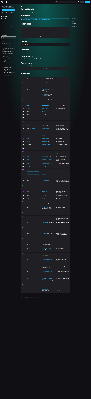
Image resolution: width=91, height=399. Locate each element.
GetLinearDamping (45, 138)
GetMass (43, 148)
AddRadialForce (44, 89)
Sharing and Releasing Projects (8, 65)
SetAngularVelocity (45, 207)
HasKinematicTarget (45, 180)
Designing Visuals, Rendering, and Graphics (9, 49)
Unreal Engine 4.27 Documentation (7, 40)
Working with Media (6, 58)
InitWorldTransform (45, 185)
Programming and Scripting (8, 51)
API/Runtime (26, 18)
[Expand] (2, 41)
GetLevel (43, 135)
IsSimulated (44, 195)
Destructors (74, 26)
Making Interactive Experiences (8, 53)
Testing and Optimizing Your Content (8, 64)
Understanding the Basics (7, 43)
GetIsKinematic (44, 125)
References (74, 19)
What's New (5, 41)
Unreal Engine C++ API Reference (9, 72)
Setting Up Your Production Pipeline (8, 61)
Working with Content (7, 45)
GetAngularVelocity (45, 108)
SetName (43, 284)
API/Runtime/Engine (33, 18)
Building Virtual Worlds (7, 46)
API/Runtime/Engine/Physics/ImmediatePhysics (60, 18)
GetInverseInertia (45, 117)
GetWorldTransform (45, 177)
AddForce (43, 78)
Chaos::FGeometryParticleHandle (33, 171)
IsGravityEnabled (45, 191)
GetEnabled (44, 111)
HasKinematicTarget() (64, 130)
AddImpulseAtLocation (45, 82)
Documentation (30, 6)
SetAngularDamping (45, 201)
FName (30, 166)
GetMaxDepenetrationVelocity (47, 159)
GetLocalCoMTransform (46, 144)
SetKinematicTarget (45, 238)
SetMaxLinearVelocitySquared (47, 278)
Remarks (74, 23)
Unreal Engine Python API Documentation (7, 75)
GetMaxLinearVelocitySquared (47, 163)
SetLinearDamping (45, 248)
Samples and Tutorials (7, 67)
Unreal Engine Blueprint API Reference (8, 70)
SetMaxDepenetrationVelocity (47, 271)
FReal (42, 91)
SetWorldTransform (45, 289)
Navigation (74, 18)
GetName (43, 166)
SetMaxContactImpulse (46, 266)
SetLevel (43, 244)
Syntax (73, 21)
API (21, 18)
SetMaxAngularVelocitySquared (47, 259)
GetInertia (43, 114)
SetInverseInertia (45, 222)
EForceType (44, 95)
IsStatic (43, 198)
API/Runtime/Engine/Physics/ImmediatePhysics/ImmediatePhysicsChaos (36, 19)
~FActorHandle (44, 68)
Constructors (74, 24)
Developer (24, 6)
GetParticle (44, 169)
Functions (74, 28)
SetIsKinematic (44, 233)
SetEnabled (44, 212)
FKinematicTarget (32, 128)
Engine (30, 28)
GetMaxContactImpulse (46, 156)
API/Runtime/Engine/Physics (44, 18)
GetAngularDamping (45, 105)
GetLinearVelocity (45, 141)
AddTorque (44, 99)
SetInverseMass (44, 227)
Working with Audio (6, 56)
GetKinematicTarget (45, 128)
